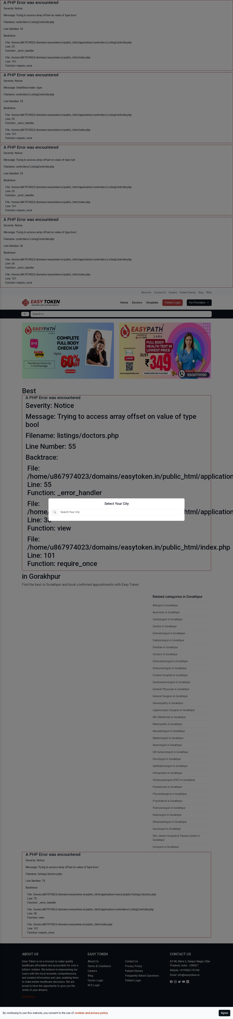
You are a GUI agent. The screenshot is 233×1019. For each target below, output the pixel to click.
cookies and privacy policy (91, 1013)
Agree (224, 1013)
